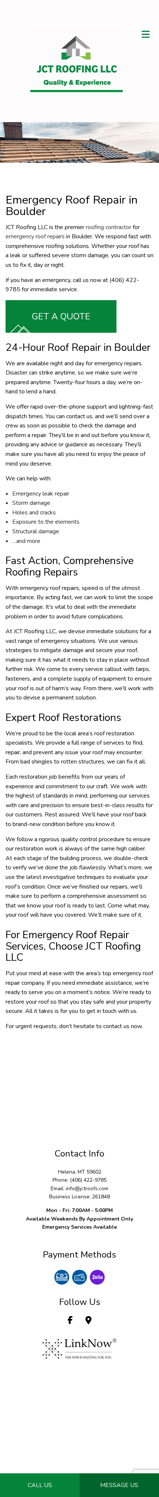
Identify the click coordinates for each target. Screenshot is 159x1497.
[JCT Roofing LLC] (76, 61)
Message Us (119, 1485)
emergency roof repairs (35, 236)
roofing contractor (108, 227)
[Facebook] (70, 1321)
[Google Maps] (88, 1321)
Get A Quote (61, 316)
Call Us (40, 1485)
